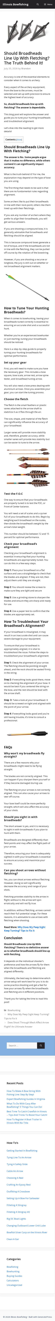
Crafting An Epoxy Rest (19, 1184)
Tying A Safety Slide (17, 1164)
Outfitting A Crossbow (18, 1191)
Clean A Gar (13, 1239)
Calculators (13, 1280)
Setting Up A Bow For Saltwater (23, 1198)
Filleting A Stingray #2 (18, 1211)
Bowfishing (12, 1266)
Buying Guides (14, 1275)
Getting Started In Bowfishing (22, 1150)
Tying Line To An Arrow (19, 1157)
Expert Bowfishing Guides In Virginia (26, 1099)
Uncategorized (14, 1285)
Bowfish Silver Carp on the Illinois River (27, 1232)
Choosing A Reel (15, 1177)
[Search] (41, 1045)
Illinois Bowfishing (15, 4)
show (19, 139)
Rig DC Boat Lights (16, 1218)
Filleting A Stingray (17, 1205)
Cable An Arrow (15, 1171)
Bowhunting (14, 1010)
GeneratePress (45, 1317)
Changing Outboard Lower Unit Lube (26, 1225)
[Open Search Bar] (37, 4)
